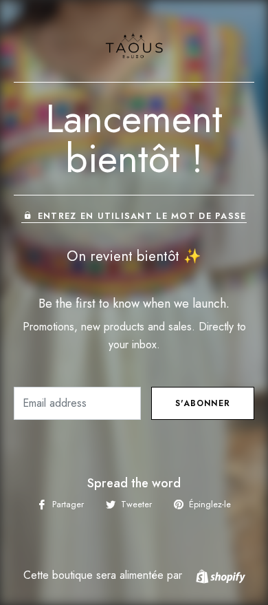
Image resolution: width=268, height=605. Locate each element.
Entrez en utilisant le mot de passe (142, 215)
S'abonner (202, 403)
